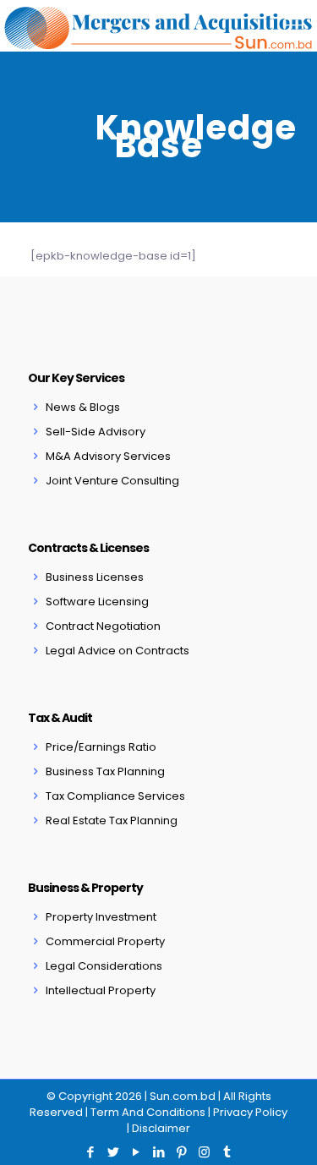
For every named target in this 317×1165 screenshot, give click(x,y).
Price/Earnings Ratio (101, 747)
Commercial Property (105, 941)
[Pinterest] (181, 1152)
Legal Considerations (104, 966)
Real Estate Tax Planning (112, 820)
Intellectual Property (101, 990)
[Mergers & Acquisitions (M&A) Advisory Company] (158, 25)
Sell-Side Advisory (95, 432)
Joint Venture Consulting (112, 481)
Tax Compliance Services (115, 796)
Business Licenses (95, 577)
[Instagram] (204, 1152)
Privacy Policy (250, 1112)
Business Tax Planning (105, 771)
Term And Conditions (147, 1112)
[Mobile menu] (294, 25)
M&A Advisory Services (108, 456)
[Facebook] (90, 1152)
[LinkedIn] (158, 1152)
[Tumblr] (227, 1152)
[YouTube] (136, 1152)
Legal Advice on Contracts (117, 651)
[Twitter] (113, 1152)
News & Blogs (83, 407)
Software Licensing (97, 601)
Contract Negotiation (103, 626)
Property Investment (101, 917)
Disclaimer (161, 1128)
